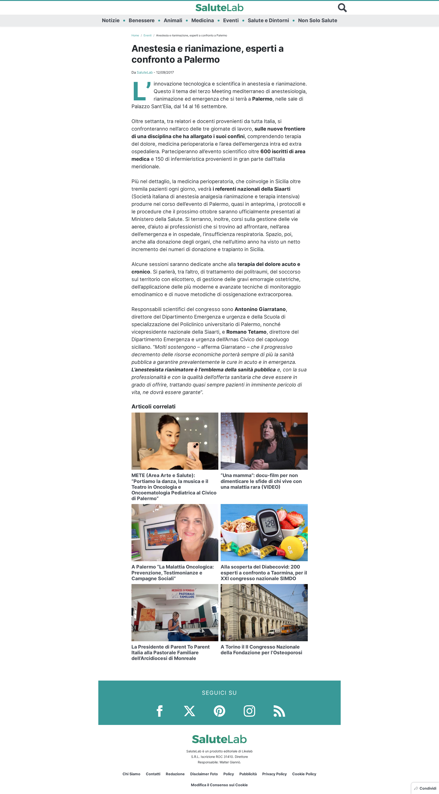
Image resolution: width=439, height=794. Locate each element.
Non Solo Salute (317, 20)
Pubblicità (248, 774)
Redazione (175, 774)
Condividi (428, 788)
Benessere (142, 20)
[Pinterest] (219, 710)
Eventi (231, 20)
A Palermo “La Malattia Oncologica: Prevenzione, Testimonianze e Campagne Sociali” (172, 572)
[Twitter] (189, 710)
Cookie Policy (304, 774)
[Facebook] (159, 710)
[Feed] (279, 710)
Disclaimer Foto (204, 774)
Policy (228, 774)
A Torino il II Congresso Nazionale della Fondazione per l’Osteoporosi (261, 649)
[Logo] (219, 7)
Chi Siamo (131, 774)
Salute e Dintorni (268, 20)
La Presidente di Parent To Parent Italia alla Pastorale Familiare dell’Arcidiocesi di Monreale (170, 652)
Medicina (202, 20)
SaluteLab (145, 72)
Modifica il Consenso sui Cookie (219, 785)
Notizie (111, 20)
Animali (173, 20)
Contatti (153, 774)
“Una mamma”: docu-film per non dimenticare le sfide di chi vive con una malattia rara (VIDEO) (261, 481)
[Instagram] (249, 710)
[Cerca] (342, 7)
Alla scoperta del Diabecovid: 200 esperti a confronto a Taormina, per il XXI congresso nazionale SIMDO (264, 572)
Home (135, 35)
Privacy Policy (274, 774)
